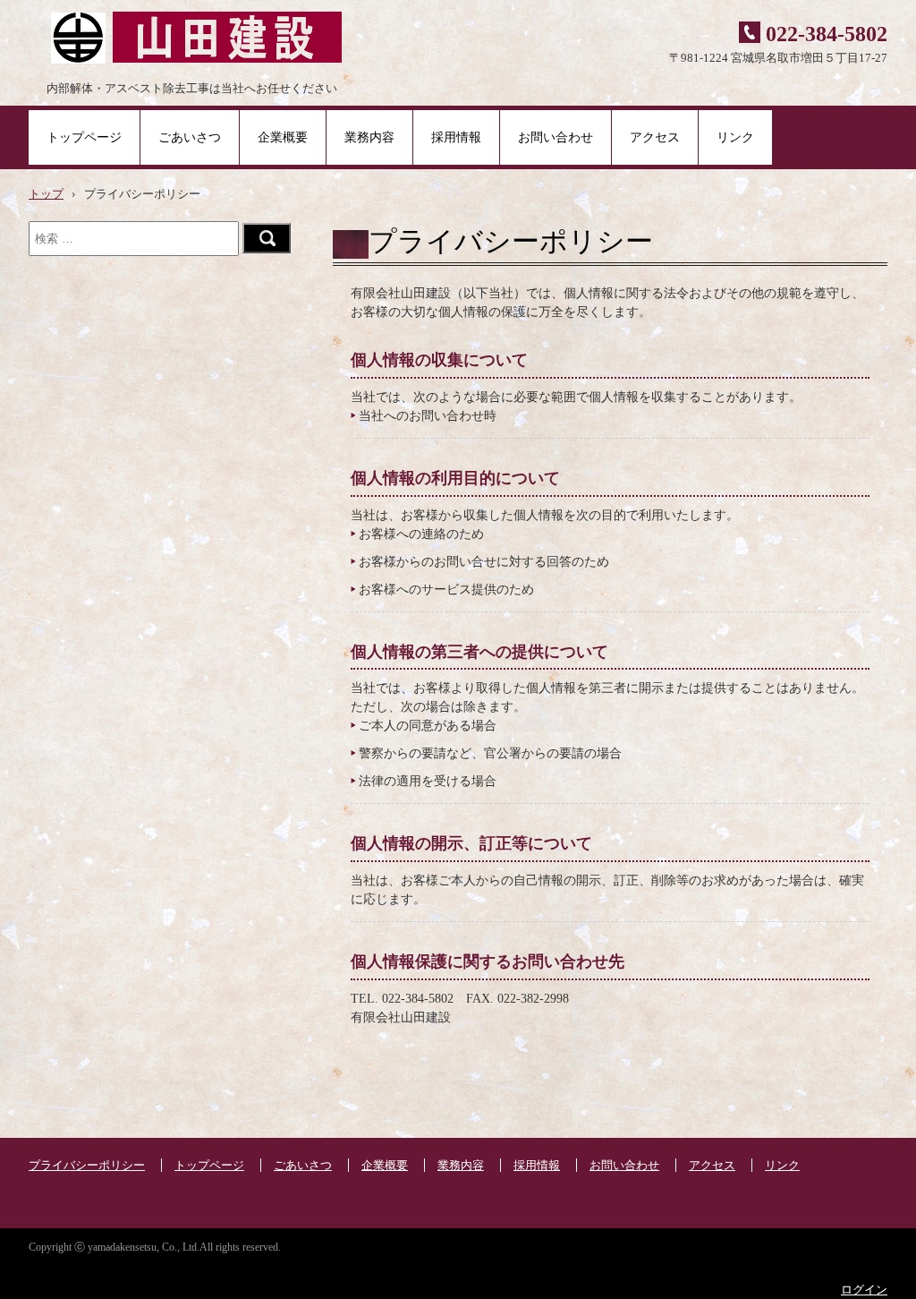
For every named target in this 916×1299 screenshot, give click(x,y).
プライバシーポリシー (87, 1165)
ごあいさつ (189, 137)
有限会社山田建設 (187, 36)
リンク (735, 137)
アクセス (655, 137)
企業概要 (283, 137)
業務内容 (369, 137)
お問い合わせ (555, 137)
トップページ (84, 137)
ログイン (864, 1290)
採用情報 (456, 137)
